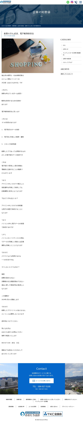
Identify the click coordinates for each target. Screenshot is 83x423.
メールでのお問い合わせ (43, 381)
